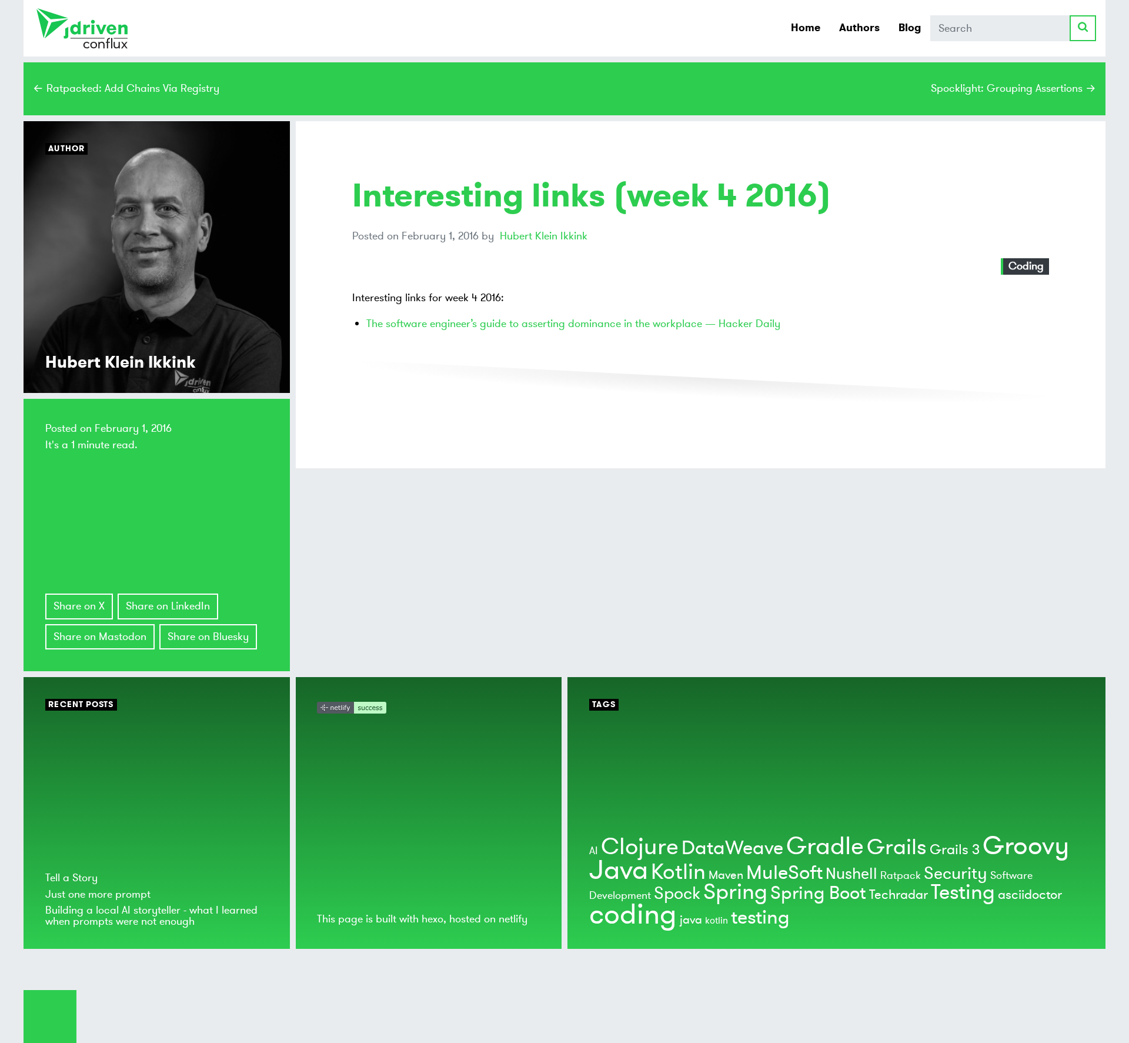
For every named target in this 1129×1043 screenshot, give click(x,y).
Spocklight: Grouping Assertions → (1013, 88)
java (691, 920)
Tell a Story (71, 878)
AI (593, 851)
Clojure (640, 846)
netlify (513, 919)
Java (618, 870)
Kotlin (678, 872)
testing (760, 918)
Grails (897, 847)
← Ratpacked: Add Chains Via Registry (126, 88)
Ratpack (900, 875)
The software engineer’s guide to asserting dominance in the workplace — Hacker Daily (573, 323)
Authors (859, 28)
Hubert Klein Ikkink (543, 236)
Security (955, 873)
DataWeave (732, 848)
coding (633, 915)
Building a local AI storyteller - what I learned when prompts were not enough (151, 915)
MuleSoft (784, 873)
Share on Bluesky (208, 636)
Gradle (825, 846)
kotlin (716, 920)
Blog (909, 28)
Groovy (1026, 846)
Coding (1026, 266)
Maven (726, 875)
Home (805, 28)
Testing (963, 892)
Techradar (898, 895)
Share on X (79, 606)
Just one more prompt (98, 894)
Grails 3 (955, 849)
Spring (735, 892)
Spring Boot (818, 893)
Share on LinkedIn (168, 606)
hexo (432, 919)
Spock (677, 893)
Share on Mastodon (100, 636)
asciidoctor (1030, 895)
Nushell (851, 874)
